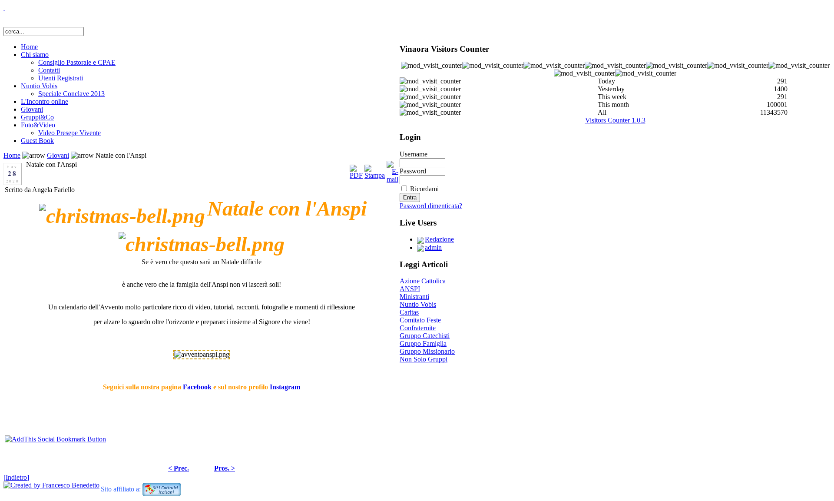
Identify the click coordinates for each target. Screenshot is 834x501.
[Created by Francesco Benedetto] (51, 485)
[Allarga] (4, 15)
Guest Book (37, 140)
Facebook (197, 387)
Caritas (409, 312)
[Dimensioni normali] (15, 15)
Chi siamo (35, 54)
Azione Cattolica (423, 281)
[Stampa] (374, 169)
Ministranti (414, 296)
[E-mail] (392, 169)
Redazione (439, 239)
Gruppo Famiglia (423, 343)
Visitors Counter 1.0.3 (615, 120)
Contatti (49, 70)
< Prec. (178, 468)
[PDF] (356, 169)
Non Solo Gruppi (423, 359)
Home (29, 46)
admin (433, 247)
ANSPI (410, 288)
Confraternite (418, 328)
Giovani (32, 109)
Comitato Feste (420, 320)
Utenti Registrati (60, 78)
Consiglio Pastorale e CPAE (77, 62)
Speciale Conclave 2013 (71, 93)
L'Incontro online (44, 101)
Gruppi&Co (37, 117)
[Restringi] (8, 15)
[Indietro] (16, 477)
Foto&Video (38, 125)
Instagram (285, 387)
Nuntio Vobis (39, 86)
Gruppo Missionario (427, 351)
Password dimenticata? (431, 205)
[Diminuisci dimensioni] (18, 15)
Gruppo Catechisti (425, 335)
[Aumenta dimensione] (11, 15)
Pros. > (224, 468)
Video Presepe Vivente (69, 132)
